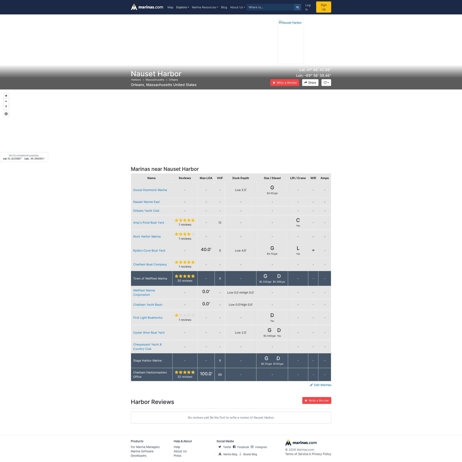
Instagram (261, 446)
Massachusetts (155, 79)
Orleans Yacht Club (146, 210)
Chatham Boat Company (150, 264)
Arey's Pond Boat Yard (148, 222)
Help (177, 447)
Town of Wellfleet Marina (150, 278)
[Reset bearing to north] (6, 106)
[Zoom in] (6, 95)
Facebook (243, 446)
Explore (181, 7)
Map (170, 7)
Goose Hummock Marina (150, 190)
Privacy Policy (321, 454)
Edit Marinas (322, 385)
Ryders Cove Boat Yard (149, 250)
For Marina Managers (145, 447)
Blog (224, 7)
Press (177, 455)
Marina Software (142, 451)
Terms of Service (296, 454)
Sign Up (324, 7)
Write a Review (287, 82)
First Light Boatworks (147, 317)
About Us (236, 7)
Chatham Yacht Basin (147, 304)
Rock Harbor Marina (147, 236)
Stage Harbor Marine (147, 360)
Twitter (227, 446)
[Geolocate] (6, 113)
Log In (308, 7)
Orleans (173, 79)
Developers (138, 455)
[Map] (231, 126)
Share (312, 82)
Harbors (136, 79)
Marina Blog (230, 454)
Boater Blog (250, 454)
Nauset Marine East (146, 202)
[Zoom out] (6, 101)
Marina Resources (204, 7)
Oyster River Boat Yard (148, 332)
